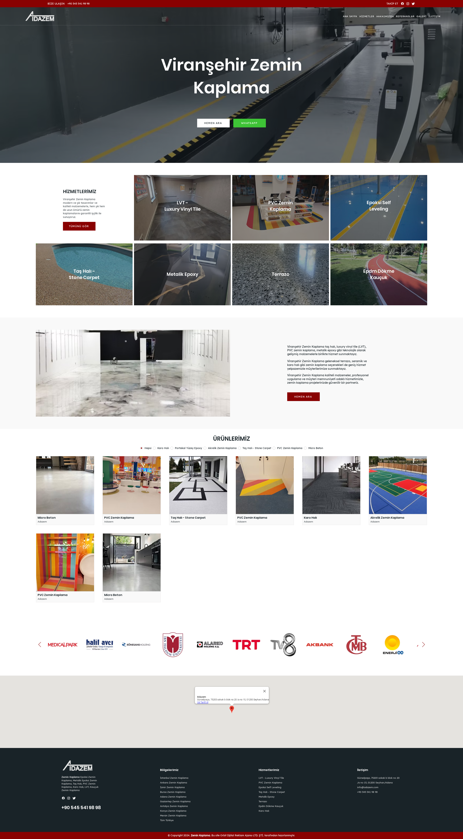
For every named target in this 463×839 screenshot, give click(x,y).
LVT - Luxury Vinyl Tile (271, 777)
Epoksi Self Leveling (270, 787)
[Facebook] (402, 3)
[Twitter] (413, 3)
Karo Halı (264, 810)
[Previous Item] (39, 645)
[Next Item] (423, 645)
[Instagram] (408, 3)
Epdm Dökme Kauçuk (271, 806)
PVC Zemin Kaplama (270, 782)
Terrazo (263, 801)
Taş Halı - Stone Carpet (272, 791)
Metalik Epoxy (267, 796)
